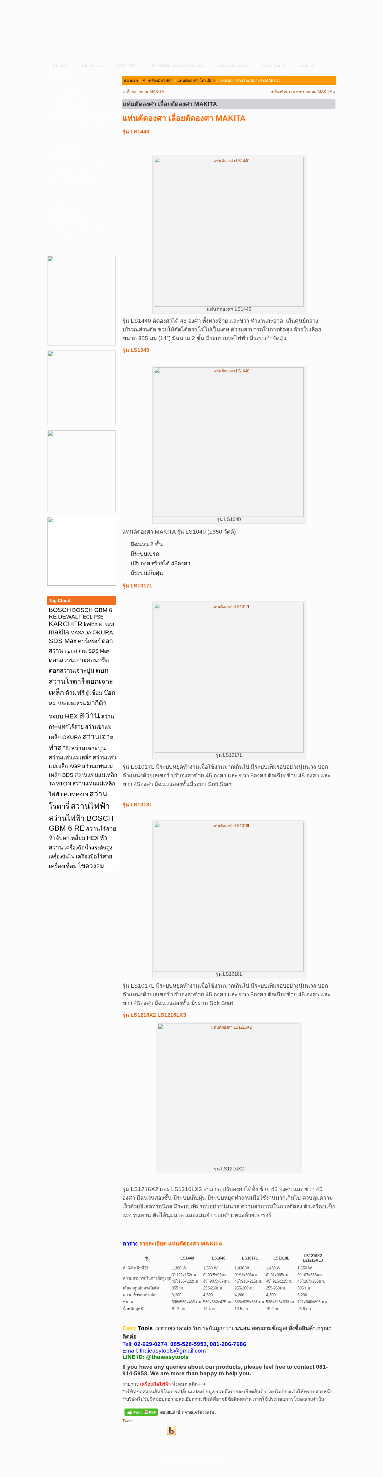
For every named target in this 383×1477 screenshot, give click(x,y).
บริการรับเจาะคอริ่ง (68, 247)
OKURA (102, 632)
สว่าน (89, 715)
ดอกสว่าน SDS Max (87, 651)
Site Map (222, 1457)
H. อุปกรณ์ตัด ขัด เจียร (70, 154)
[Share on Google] (160, 1431)
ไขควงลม (91, 865)
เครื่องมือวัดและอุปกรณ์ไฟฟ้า (76, 228)
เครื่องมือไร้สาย (94, 856)
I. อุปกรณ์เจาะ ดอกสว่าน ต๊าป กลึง (81, 163)
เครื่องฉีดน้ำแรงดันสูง (88, 848)
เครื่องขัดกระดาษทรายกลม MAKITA (301, 91)
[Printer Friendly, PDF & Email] (141, 1411)
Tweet (127, 1421)
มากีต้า (97, 703)
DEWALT (70, 616)
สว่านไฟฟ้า (90, 806)
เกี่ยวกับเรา (92, 65)
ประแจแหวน (72, 703)
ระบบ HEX (63, 716)
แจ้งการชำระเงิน (232, 65)
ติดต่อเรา (307, 65)
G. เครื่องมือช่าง (64, 145)
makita (59, 632)
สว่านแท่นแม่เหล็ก (70, 758)
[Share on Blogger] (149, 1431)
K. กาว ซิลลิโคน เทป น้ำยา (74, 182)
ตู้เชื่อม (94, 693)
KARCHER (66, 624)
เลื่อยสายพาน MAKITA (145, 91)
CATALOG (125, 65)
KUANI (106, 624)
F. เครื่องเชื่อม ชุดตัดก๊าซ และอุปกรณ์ (83, 135)
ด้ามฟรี (75, 692)
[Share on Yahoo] (171, 1431)
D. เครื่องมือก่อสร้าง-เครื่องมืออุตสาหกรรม (83, 117)
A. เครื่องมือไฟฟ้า (66, 89)
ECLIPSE (93, 616)
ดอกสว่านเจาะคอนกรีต (79, 660)
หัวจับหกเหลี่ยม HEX (74, 838)
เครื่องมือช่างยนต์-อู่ (68, 210)
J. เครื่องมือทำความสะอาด (74, 172)
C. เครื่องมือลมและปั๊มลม (72, 108)
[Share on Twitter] (138, 1431)
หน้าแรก (60, 65)
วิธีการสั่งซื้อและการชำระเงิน (176, 65)
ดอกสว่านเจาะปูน (72, 670)
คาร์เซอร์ (89, 641)
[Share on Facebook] (127, 1431)
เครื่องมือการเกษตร (67, 200)
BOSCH (60, 609)
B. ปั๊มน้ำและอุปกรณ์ (68, 98)
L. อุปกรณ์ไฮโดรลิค (68, 191)
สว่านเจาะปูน (88, 748)
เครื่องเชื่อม (63, 866)
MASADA (80, 633)
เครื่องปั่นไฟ (62, 857)
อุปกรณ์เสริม (61, 237)
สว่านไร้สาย (101, 829)
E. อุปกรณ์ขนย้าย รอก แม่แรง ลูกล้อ (82, 126)
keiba (91, 624)
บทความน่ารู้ (273, 65)
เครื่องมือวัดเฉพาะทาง (70, 219)
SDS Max (63, 641)
